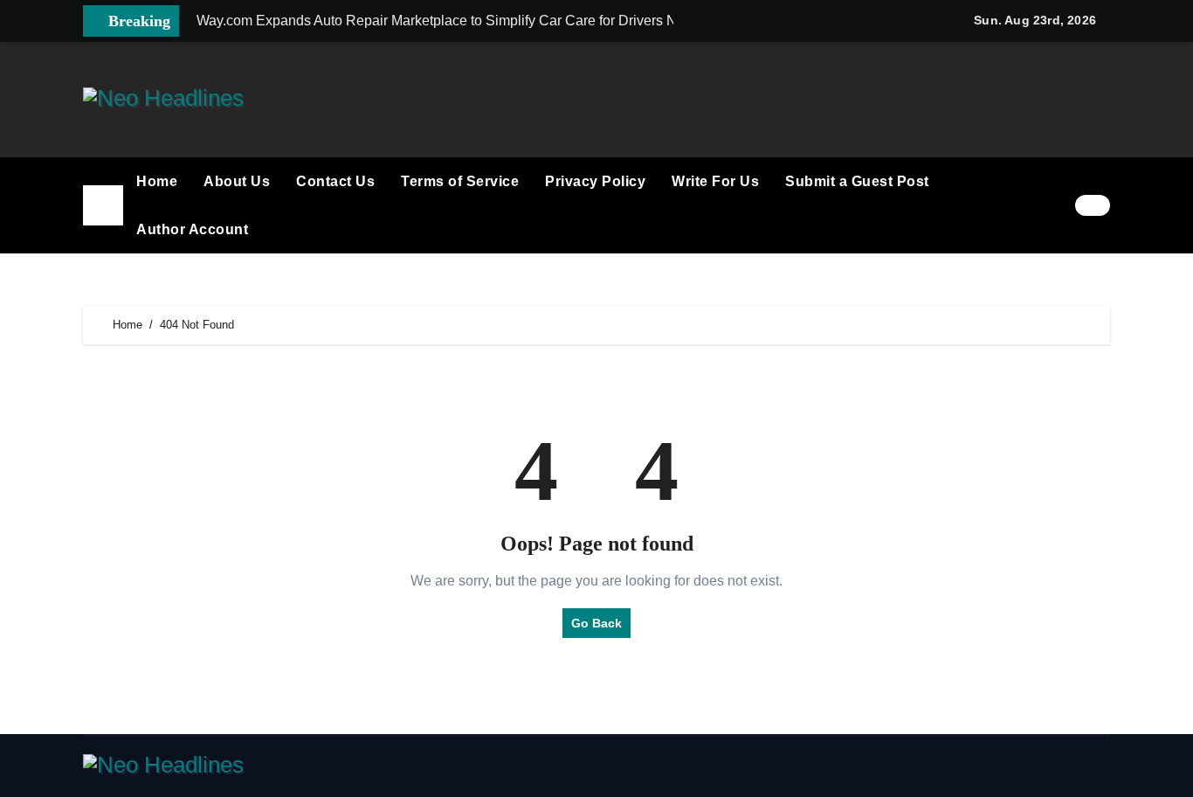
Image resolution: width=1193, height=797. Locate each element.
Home (156, 181)
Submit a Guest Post (857, 181)
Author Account (192, 229)
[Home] (103, 205)
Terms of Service (460, 181)
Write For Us (715, 181)
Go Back (596, 623)
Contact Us (335, 181)
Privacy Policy (595, 181)
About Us (236, 181)
